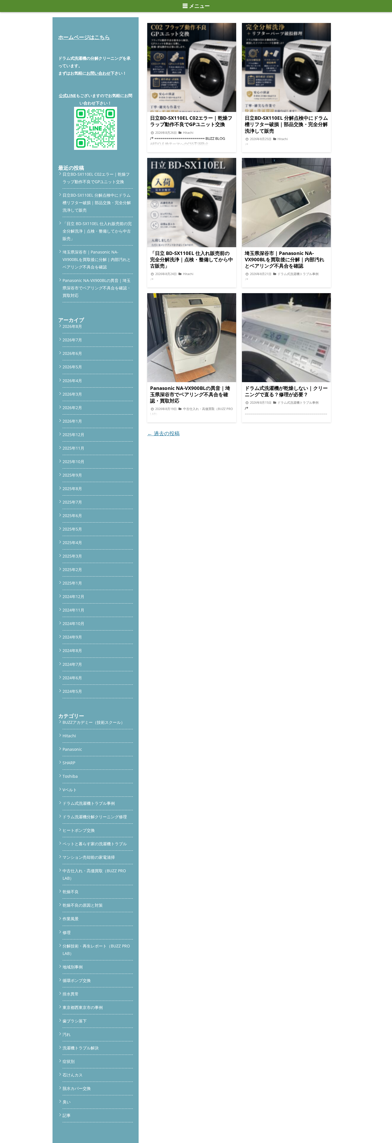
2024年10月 (73, 623)
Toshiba (70, 776)
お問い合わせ (98, 73)
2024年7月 (72, 664)
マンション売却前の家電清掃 (89, 857)
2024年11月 (73, 610)
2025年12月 (73, 434)
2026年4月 (72, 380)
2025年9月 (72, 475)
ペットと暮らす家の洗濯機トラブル (95, 843)
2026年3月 (72, 394)
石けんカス (73, 1075)
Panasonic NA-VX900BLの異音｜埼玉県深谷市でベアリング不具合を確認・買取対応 (97, 288)
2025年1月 (72, 583)
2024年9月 (72, 637)
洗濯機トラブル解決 (81, 1048)
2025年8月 (72, 488)
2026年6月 (72, 353)
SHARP (69, 762)
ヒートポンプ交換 (79, 830)
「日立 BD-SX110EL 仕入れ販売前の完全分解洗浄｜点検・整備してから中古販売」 (97, 231)
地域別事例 (73, 967)
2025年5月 (72, 529)
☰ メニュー (196, 6)
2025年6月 (72, 515)
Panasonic (72, 749)
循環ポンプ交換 (77, 980)
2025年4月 (72, 542)
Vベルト (70, 789)
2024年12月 (73, 596)
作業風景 (71, 918)
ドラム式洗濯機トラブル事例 (89, 803)
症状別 (69, 1061)
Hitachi (69, 735)
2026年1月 (72, 421)
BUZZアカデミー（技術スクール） (94, 722)
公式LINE (67, 95)
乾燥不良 (71, 891)
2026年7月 (72, 340)
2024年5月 (72, 691)
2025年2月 (72, 569)
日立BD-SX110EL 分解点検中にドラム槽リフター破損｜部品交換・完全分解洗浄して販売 (97, 202)
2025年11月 (73, 448)
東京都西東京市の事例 (83, 1007)
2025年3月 (72, 556)
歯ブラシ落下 (75, 1021)
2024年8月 (72, 650)
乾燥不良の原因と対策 (83, 905)
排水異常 (71, 994)
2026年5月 (72, 367)
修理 (67, 932)
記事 (67, 1115)
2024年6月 (72, 677)
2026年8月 (72, 326)
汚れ (67, 1034)
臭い (67, 1102)
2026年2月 (72, 407)
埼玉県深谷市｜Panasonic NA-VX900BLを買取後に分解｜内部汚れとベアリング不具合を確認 (97, 259)
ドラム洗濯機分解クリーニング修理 (95, 816)
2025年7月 (72, 502)
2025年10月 (73, 461)
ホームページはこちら (84, 37)
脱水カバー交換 (77, 1088)
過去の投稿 (163, 433)
